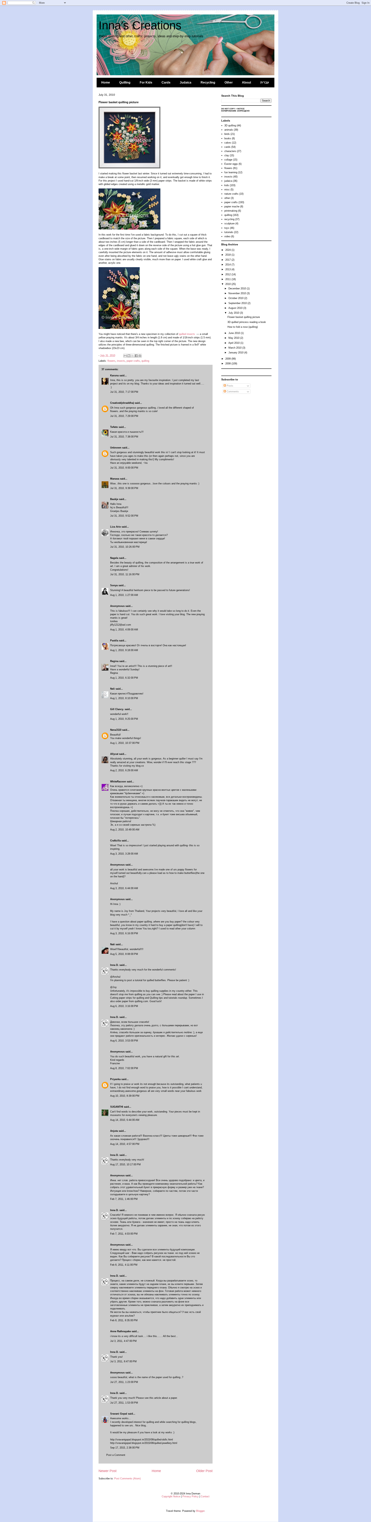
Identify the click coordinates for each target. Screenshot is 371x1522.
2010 (228, 284)
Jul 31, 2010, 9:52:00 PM (124, 515)
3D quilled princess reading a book (246, 322)
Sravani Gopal (118, 1413)
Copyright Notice (171, 1496)
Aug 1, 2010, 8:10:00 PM (124, 698)
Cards (166, 82)
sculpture (229, 223)
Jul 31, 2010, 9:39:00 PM (124, 488)
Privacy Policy (190, 1496)
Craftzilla (115, 840)
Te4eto (114, 427)
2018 (228, 254)
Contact (205, 1496)
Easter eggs (231, 163)
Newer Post (108, 1471)
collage (228, 159)
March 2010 (235, 347)
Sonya (114, 585)
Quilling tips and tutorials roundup (168, 997)
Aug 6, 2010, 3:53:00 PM (124, 1040)
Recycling (208, 82)
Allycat (114, 754)
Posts (229, 385)
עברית (264, 82)
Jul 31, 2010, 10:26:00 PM (125, 546)
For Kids (146, 82)
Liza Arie (115, 526)
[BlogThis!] (129, 356)
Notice (241, 109)
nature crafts (231, 193)
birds (227, 134)
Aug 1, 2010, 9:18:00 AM (124, 650)
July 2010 (234, 312)
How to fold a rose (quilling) (242, 326)
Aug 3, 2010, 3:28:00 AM (124, 853)
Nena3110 (115, 729)
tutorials (228, 232)
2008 (228, 363)
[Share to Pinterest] (140, 356)
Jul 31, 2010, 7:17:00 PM (124, 391)
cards (227, 146)
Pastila (114, 640)
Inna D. (114, 965)
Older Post (204, 1471)
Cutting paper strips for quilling (127, 997)
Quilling (124, 82)
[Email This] (125, 356)
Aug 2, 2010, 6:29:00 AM (124, 770)
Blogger (200, 1510)
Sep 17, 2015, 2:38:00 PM (124, 1447)
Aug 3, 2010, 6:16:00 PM (124, 933)
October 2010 (236, 298)
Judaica (185, 82)
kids (226, 185)
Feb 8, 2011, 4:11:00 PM (123, 1264)
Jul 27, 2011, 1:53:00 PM (124, 1402)
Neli (112, 688)
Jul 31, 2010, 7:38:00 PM (124, 436)
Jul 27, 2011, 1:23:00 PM (124, 1382)
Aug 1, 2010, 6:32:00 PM (124, 677)
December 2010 (237, 288)
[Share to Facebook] (136, 356)
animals (228, 129)
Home (105, 82)
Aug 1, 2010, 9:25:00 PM (124, 718)
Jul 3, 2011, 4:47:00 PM (123, 1341)
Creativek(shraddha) (122, 402)
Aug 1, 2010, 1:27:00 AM (124, 595)
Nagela (114, 558)
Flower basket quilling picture (243, 317)
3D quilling (230, 125)
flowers (111, 360)
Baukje (114, 499)
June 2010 (234, 333)
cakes (227, 142)
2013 (228, 269)
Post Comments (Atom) (127, 1478)
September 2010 (238, 303)
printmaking (230, 210)
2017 (228, 259)
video (227, 236)
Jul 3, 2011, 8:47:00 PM (123, 1361)
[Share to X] (132, 356)
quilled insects (187, 334)
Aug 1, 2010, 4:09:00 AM (124, 629)
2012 (228, 274)
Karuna (114, 375)
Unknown (115, 447)
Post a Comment (115, 1455)
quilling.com (141, 1001)
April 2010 (234, 342)
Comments (232, 391)
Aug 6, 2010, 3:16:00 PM (124, 1006)
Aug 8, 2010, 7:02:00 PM (124, 1068)
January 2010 (236, 352)
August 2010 (235, 308)
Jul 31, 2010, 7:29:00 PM (124, 416)
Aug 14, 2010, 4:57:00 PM (124, 1144)
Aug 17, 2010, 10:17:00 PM (125, 1164)
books (227, 138)
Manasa (114, 478)
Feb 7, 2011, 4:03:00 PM (124, 1233)
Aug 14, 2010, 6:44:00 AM (124, 1119)
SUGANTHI (116, 1106)
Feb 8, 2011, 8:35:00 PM (124, 1320)
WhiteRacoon (118, 781)
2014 (228, 264)
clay (226, 155)
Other (229, 82)
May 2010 (234, 337)
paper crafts (133, 360)
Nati (112, 944)
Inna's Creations (140, 25)
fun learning (230, 172)
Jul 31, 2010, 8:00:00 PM (124, 467)
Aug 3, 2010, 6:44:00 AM (124, 888)
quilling (145, 360)
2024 (228, 249)
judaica (228, 180)
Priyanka (115, 1079)
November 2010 (237, 293)
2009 (228, 358)
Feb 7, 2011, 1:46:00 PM (124, 1199)
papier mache (231, 206)
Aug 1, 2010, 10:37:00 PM (124, 743)
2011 (228, 279)
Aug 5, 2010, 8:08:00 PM (124, 954)
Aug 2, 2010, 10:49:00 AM (124, 829)
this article (155, 1397)
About (246, 82)
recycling (229, 219)
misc (227, 189)
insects (121, 360)
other (227, 198)
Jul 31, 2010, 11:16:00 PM (124, 574)
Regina (114, 661)
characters (230, 151)
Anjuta (114, 1130)
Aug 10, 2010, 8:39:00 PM (124, 1095)
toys (226, 227)
